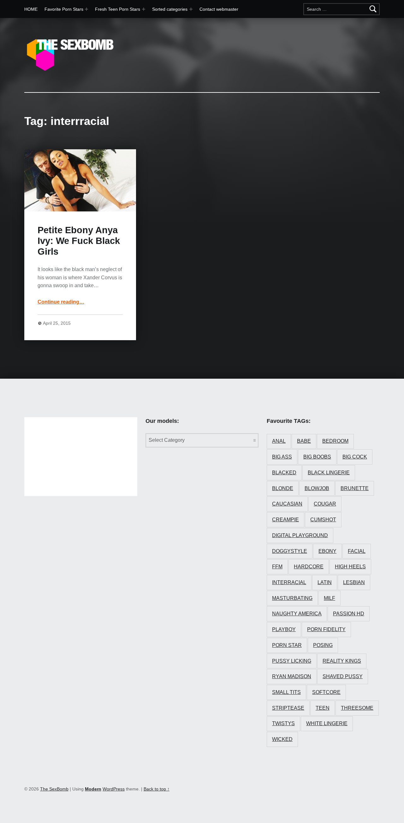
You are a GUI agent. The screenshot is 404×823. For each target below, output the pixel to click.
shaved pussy (343, 676)
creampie (285, 519)
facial (356, 551)
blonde (282, 488)
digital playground (300, 535)
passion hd (348, 613)
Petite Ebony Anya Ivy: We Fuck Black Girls (79, 241)
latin (325, 582)
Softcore (326, 692)
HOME (31, 9)
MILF (329, 598)
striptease (288, 708)
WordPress (114, 788)
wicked (282, 739)
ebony (327, 551)
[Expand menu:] (143, 9)
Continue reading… (61, 302)
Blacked (284, 472)
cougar (325, 503)
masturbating (292, 598)
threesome (357, 708)
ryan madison (291, 676)
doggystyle (289, 551)
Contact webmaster (218, 9)
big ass (282, 456)
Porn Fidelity (326, 629)
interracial (289, 582)
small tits (286, 692)
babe (304, 441)
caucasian (287, 503)
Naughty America (297, 613)
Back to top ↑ (156, 788)
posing (323, 645)
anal (279, 441)
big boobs (317, 456)
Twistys (283, 723)
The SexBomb (54, 788)
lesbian (354, 582)
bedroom (335, 441)
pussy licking (291, 661)
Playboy (284, 629)
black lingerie (329, 472)
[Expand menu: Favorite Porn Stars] (86, 9)
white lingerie (327, 723)
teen (323, 708)
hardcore (309, 566)
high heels (350, 566)
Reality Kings (342, 661)
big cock (354, 456)
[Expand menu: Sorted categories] (191, 9)
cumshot (323, 519)
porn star (287, 645)
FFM (277, 566)
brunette (355, 488)
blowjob (317, 488)
